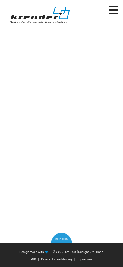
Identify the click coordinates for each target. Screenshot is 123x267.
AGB (33, 259)
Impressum (84, 259)
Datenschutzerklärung (56, 259)
